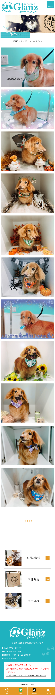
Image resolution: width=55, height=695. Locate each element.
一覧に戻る (28, 521)
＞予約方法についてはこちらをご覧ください (26, 675)
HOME (15, 41)
